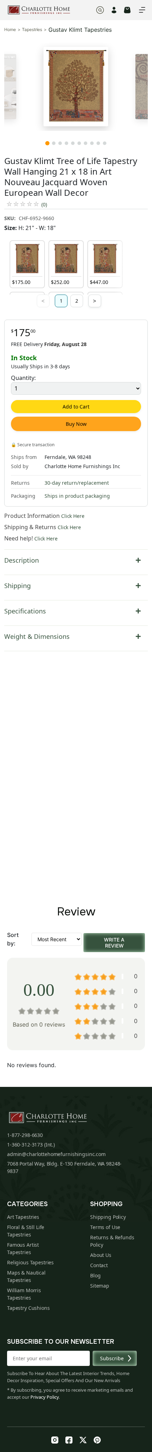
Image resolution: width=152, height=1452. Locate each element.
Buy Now (76, 424)
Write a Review (114, 943)
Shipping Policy (108, 1217)
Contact (99, 1265)
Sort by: (13, 939)
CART (127, 10)
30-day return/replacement (77, 482)
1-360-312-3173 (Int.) (31, 1144)
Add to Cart (76, 406)
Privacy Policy (44, 1397)
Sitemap (99, 1285)
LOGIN (114, 10)
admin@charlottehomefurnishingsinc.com (56, 1154)
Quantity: (23, 378)
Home (10, 29)
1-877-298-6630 (25, 1135)
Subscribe (112, 1358)
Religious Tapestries (30, 1262)
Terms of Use (105, 1227)
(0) (44, 204)
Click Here (72, 516)
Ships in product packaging (77, 495)
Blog (95, 1275)
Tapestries (32, 29)
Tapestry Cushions (28, 1308)
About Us (100, 1255)
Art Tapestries (23, 1217)
